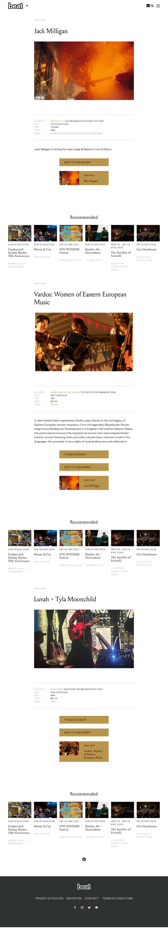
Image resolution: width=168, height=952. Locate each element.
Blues (80, 134)
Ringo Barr (57, 689)
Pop (60, 134)
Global (54, 405)
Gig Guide (40, 20)
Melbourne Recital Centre (65, 393)
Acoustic (69, 134)
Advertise (74, 898)
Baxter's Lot (57, 121)
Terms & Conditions (117, 898)
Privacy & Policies (49, 898)
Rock (53, 134)
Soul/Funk (91, 134)
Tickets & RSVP (75, 454)
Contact (92, 898)
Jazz (53, 702)
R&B (100, 134)
